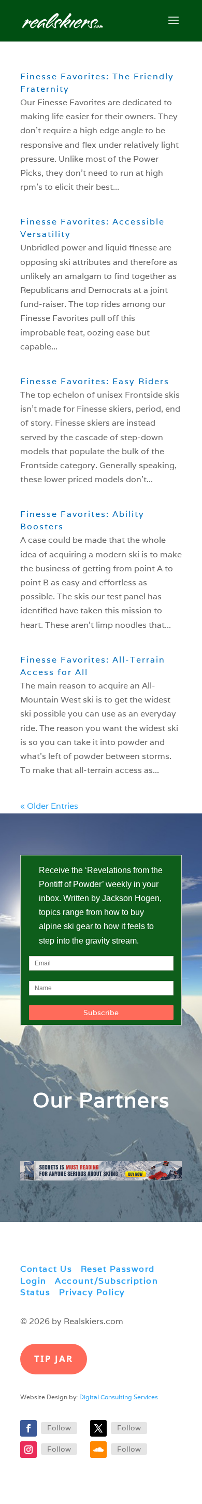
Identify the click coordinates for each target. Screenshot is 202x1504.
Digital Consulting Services (118, 1397)
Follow (59, 1427)
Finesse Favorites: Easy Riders (94, 381)
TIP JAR (53, 1359)
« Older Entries (49, 805)
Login (33, 1280)
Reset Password (118, 1268)
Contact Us (46, 1268)
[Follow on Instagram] (28, 1449)
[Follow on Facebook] (28, 1428)
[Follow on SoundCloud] (98, 1449)
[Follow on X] (98, 1428)
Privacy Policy (92, 1292)
